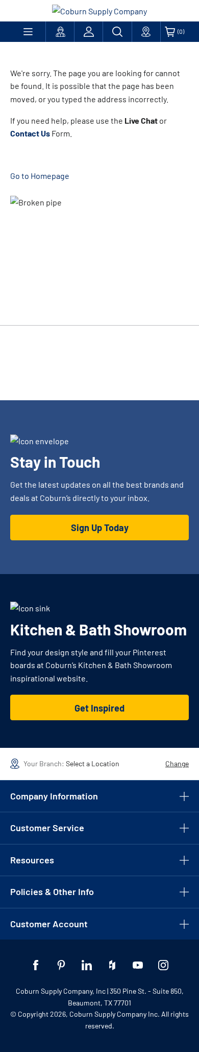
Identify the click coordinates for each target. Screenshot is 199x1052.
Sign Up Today (100, 527)
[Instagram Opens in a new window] (163, 965)
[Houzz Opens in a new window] (112, 965)
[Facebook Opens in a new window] (36, 965)
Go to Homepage (39, 175)
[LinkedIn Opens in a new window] (87, 965)
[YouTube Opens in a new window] (138, 965)
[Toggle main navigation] (27, 31)
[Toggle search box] (117, 31)
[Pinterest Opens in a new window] (61, 965)
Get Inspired (99, 708)
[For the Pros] (60, 31)
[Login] (88, 31)
